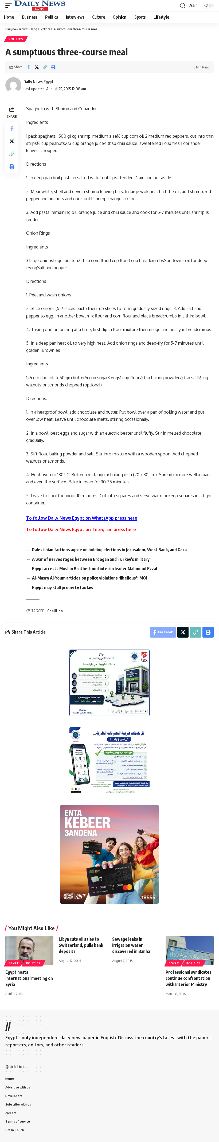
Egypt (14, 963)
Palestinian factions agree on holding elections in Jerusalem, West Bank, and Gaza (109, 549)
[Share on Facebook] (28, 67)
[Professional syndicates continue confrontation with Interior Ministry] (190, 950)
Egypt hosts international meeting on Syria (29, 978)
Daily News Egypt (38, 81)
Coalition (55, 611)
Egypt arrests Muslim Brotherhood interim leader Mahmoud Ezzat (95, 568)
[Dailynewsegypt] (39, 6)
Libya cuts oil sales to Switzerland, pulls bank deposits (81, 945)
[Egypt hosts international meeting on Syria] (29, 950)
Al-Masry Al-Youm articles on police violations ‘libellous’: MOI (89, 578)
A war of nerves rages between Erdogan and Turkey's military (91, 559)
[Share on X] (36, 67)
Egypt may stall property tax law (62, 587)
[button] (9, 6)
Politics (16, 39)
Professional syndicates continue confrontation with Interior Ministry (189, 978)
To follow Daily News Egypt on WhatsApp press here (81, 518)
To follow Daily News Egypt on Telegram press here (81, 529)
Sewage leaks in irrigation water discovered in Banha (131, 945)
